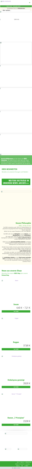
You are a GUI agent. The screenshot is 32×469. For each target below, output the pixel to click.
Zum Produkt (16, 311)
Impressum (22, 462)
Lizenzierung (28, 456)
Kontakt (17, 465)
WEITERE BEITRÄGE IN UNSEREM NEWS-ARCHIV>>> (16, 181)
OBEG (9, 6)
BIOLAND (16, 6)
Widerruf (29, 458)
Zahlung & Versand (27, 460)
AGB (22, 465)
